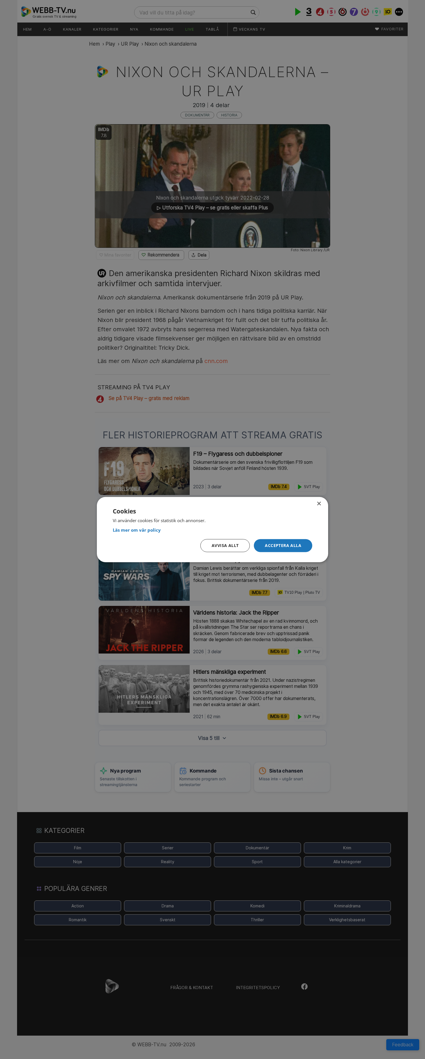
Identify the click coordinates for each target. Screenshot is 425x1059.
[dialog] (212, 529)
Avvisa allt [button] (225, 545)
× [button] (319, 503)
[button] (283, 545)
